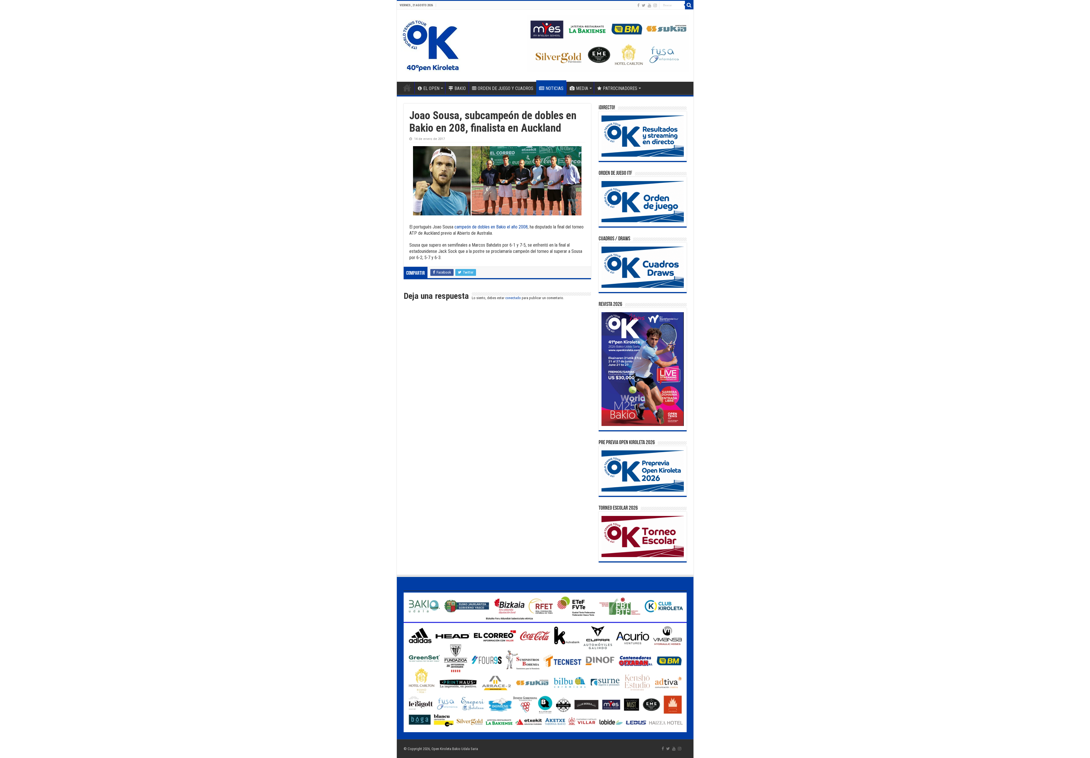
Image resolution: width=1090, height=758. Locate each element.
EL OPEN (431, 88)
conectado (513, 298)
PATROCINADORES (620, 88)
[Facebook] (638, 5)
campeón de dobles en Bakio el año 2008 (491, 227)
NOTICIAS (554, 88)
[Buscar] (689, 5)
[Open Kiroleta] (430, 44)
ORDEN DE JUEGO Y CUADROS (505, 88)
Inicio (407, 88)
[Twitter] (643, 5)
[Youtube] (649, 5)
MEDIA (582, 88)
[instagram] (655, 5)
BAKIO (460, 88)
